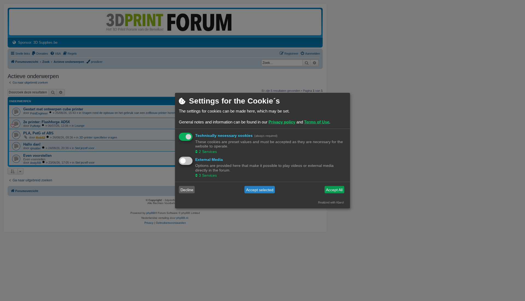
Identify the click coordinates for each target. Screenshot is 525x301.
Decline (186, 189)
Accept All (334, 189)
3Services (208, 175)
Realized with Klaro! (331, 202)
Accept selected (259, 189)
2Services (208, 151)
